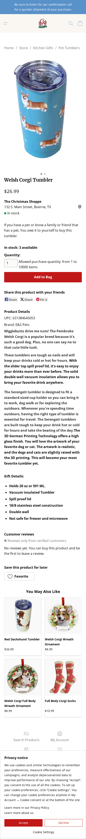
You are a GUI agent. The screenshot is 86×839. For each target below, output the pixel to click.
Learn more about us (19, 813)
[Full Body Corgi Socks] (63, 677)
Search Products (26, 740)
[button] (43, 23)
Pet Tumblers (69, 48)
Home (9, 48)
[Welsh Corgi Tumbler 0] (43, 112)
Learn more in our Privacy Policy (26, 808)
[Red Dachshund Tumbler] (22, 615)
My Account (60, 740)
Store (23, 48)
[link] (43, 831)
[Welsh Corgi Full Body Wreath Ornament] (22, 677)
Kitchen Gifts (43, 48)
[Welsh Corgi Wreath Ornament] (63, 615)
